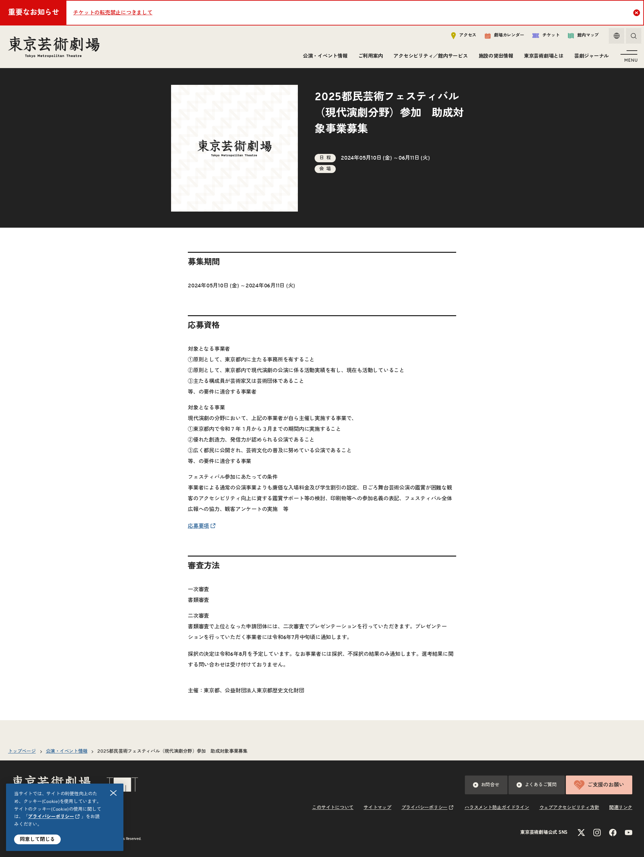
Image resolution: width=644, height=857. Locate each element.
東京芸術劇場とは (544, 56)
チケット (550, 35)
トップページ (22, 751)
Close (636, 12)
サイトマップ (377, 807)
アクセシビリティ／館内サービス (430, 56)
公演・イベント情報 (325, 56)
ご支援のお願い (605, 785)
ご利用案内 (370, 56)
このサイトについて (333, 807)
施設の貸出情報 (496, 56)
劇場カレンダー (509, 35)
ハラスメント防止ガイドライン (497, 807)
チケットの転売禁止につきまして (112, 12)
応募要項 (198, 526)
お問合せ (490, 785)
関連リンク (620, 807)
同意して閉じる (37, 839)
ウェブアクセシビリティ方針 (569, 807)
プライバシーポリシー (51, 816)
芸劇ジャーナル (591, 56)
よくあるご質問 (541, 785)
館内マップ (588, 35)
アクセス (467, 35)
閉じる (113, 793)
